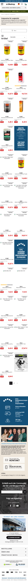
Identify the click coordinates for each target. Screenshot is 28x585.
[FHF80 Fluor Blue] (7, 191)
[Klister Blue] (7, 220)
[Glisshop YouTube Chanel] (17, 506)
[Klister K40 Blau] (7, 276)
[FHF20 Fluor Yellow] (7, 49)
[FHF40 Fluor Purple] (21, 162)
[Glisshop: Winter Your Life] (10, 4)
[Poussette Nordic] (7, 106)
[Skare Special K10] (7, 361)
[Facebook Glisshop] (11, 506)
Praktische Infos (9, 555)
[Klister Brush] (21, 220)
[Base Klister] (21, 106)
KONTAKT (14, 460)
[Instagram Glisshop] (14, 506)
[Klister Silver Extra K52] (7, 304)
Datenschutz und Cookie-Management (17, 578)
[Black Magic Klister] (7, 162)
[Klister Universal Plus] (7, 332)
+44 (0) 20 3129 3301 (15, 467)
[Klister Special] (21, 304)
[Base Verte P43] (7, 134)
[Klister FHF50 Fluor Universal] (7, 77)
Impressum (4, 578)
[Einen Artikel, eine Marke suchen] (25, 7)
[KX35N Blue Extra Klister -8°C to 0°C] (21, 191)
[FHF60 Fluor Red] (21, 49)
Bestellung (6, 549)
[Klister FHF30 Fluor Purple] (7, 248)
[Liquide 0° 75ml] (21, 332)
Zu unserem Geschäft (14, 537)
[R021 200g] (21, 77)
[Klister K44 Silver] (21, 276)
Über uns (5, 552)
